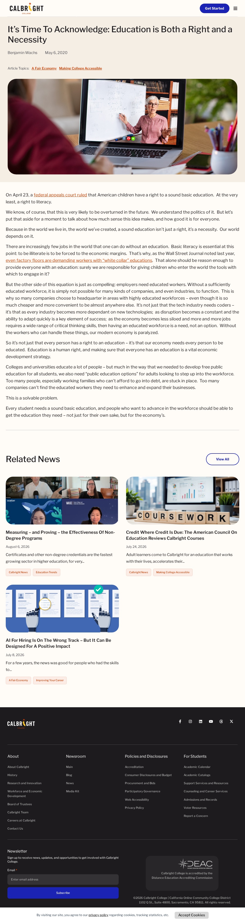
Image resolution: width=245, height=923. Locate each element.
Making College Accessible (80, 68)
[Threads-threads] (223, 724)
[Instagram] (192, 724)
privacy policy (98, 915)
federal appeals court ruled (60, 194)
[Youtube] (213, 724)
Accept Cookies (191, 915)
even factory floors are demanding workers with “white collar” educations (79, 260)
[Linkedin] (203, 724)
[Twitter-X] (234, 724)
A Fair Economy (44, 68)
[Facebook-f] (182, 724)
